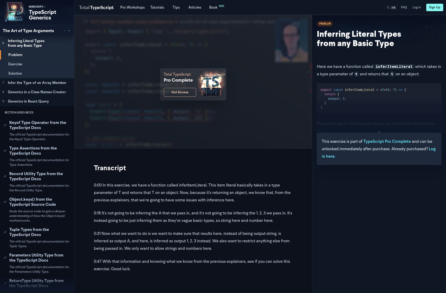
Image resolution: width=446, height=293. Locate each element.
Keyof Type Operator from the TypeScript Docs (37, 125)
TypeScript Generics (42, 14)
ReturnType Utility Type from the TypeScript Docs (36, 283)
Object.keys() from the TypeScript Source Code (32, 201)
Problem (15, 54)
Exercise (15, 64)
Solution (15, 73)
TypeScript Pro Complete (387, 141)
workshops (36, 6)
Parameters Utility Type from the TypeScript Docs (36, 257)
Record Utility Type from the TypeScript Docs (36, 176)
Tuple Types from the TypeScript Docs (29, 232)
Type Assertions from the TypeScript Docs (33, 150)
